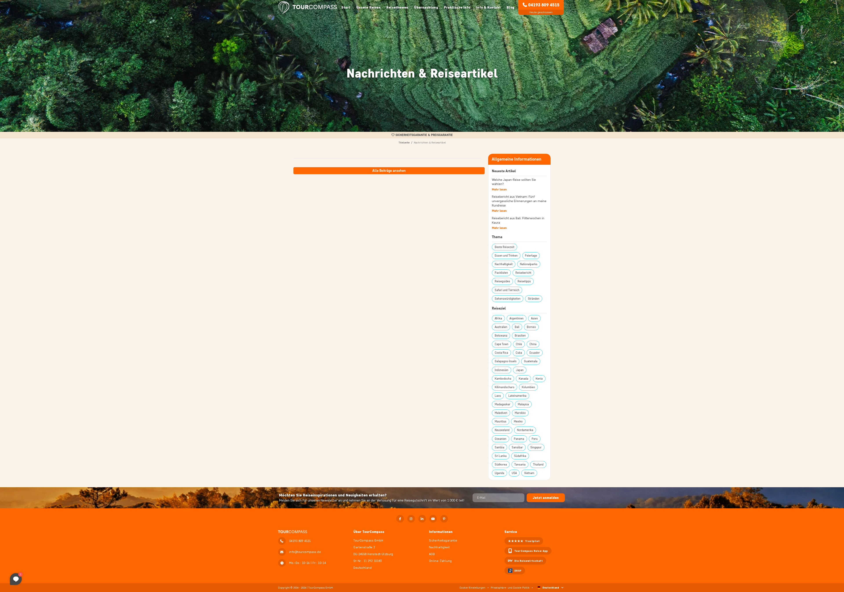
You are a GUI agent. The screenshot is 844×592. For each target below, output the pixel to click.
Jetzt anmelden (546, 498)
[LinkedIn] (422, 519)
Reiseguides (502, 281)
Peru (535, 438)
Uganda (499, 473)
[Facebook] (400, 519)
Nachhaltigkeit (504, 264)
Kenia (539, 378)
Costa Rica (501, 352)
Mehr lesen (499, 189)
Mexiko (518, 421)
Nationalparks (528, 264)
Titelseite (404, 142)
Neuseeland (502, 430)
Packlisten (501, 272)
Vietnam (529, 473)
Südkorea (501, 464)
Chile (519, 344)
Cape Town (501, 344)
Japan (520, 370)
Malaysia (523, 404)
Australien (501, 327)
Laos (498, 395)
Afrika (498, 318)
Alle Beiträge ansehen (389, 170)
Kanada (523, 378)
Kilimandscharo (504, 387)
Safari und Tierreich (507, 290)
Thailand (538, 464)
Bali (517, 327)
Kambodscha (503, 378)
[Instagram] (411, 519)
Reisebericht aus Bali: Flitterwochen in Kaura (518, 220)
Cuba (519, 352)
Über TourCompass (368, 532)
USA (514, 473)
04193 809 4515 (543, 4)
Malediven (501, 413)
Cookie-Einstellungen (472, 587)
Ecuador (534, 352)
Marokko (520, 413)
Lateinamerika (517, 395)
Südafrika (520, 456)
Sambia (499, 447)
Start (345, 7)
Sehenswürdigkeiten (507, 298)
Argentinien (516, 318)
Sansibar (517, 447)
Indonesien (501, 370)
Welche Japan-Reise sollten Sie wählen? (514, 182)
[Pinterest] (444, 519)
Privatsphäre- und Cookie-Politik (510, 587)
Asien (534, 318)
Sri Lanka (501, 456)
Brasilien (520, 335)
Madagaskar (502, 404)
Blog (510, 7)
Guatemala (530, 361)
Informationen (441, 532)
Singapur (536, 447)
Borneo (531, 327)
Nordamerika (525, 430)
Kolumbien (528, 387)
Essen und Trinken (506, 255)
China (533, 344)
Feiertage (531, 255)
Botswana (501, 335)
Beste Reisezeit (504, 247)
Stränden (533, 298)
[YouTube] (433, 519)
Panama (519, 438)
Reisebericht (523, 272)
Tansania (520, 464)
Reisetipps (524, 281)
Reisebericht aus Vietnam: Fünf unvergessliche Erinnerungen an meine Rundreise (519, 201)
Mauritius (500, 421)
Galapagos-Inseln (506, 361)
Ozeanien (500, 438)
